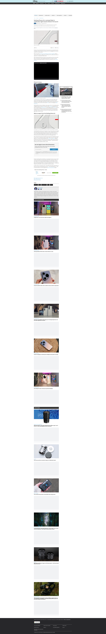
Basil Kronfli (39, 23)
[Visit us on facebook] (54, 1)
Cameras (37, 3)
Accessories (42, 3)
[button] (72, 1)
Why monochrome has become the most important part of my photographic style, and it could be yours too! (67, 110)
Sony (48, 102)
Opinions (53, 15)
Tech (45, 3)
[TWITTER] (38, 189)
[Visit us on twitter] (56, 1)
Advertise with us (36, 627)
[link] (37, 172)
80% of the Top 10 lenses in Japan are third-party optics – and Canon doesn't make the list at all (66, 106)
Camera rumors (47, 15)
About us (45, 627)
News (35, 23)
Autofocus (36, 184)
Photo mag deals (59, 15)
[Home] (34, 3)
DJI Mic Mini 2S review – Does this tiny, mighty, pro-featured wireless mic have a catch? (66, 97)
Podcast (65, 15)
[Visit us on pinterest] (60, 1)
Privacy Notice (38, 152)
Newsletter (57, 47)
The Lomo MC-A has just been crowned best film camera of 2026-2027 (66, 93)
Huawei (50, 138)
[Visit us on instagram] (57, 1)
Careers (63, 627)
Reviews (52, 3)
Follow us (53, 47)
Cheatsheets (70, 15)
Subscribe (65, 1)
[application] (46, 71)
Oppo (39, 184)
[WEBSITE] (41, 189)
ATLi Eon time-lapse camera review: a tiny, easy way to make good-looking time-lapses (67, 101)
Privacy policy (55, 625)
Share (36, 47)
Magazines (62, 3)
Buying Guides (57, 3)
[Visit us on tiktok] (62, 1)
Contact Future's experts (47, 625)
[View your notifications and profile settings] (71, 1)
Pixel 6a (55, 107)
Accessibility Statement (56, 627)
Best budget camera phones (38, 178)
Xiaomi (54, 138)
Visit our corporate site (67, 619)
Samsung (50, 106)
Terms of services (45, 151)
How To (49, 3)
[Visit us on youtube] (58, 1)
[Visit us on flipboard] (61, 1)
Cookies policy (64, 625)
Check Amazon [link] (55, 172)
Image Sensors (44, 184)
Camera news (41, 15)
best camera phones (51, 167)
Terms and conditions (37, 625)
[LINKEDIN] (40, 189)
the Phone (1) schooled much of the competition (47, 53)
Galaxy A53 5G (44, 107)
